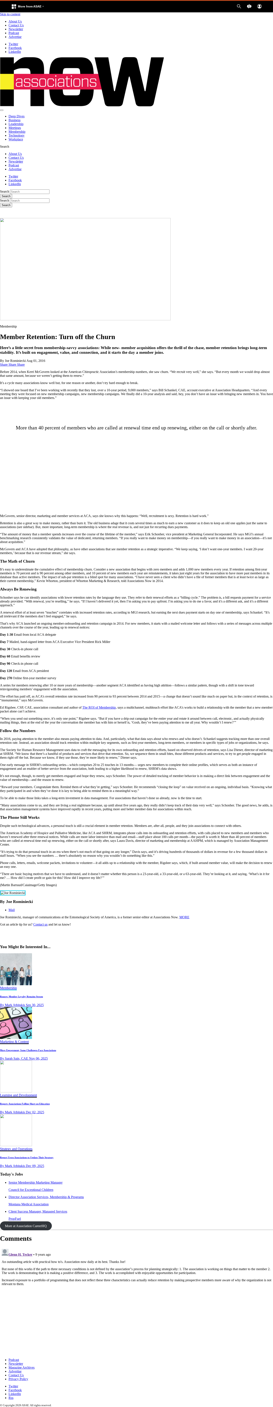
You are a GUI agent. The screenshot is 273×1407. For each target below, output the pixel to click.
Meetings (15, 128)
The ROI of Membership (99, 707)
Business (14, 120)
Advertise (15, 37)
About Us (15, 21)
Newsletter (16, 29)
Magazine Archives (22, 1367)
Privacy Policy (18, 1379)
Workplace (16, 139)
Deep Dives (17, 116)
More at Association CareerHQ (26, 1226)
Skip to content (10, 14)
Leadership (16, 124)
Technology (17, 135)
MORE (184, 917)
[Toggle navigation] (1, 110)
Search (4, 191)
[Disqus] (136, 1300)
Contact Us (16, 25)
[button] (27, 6)
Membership (17, 131)
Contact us (40, 924)
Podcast (14, 33)
